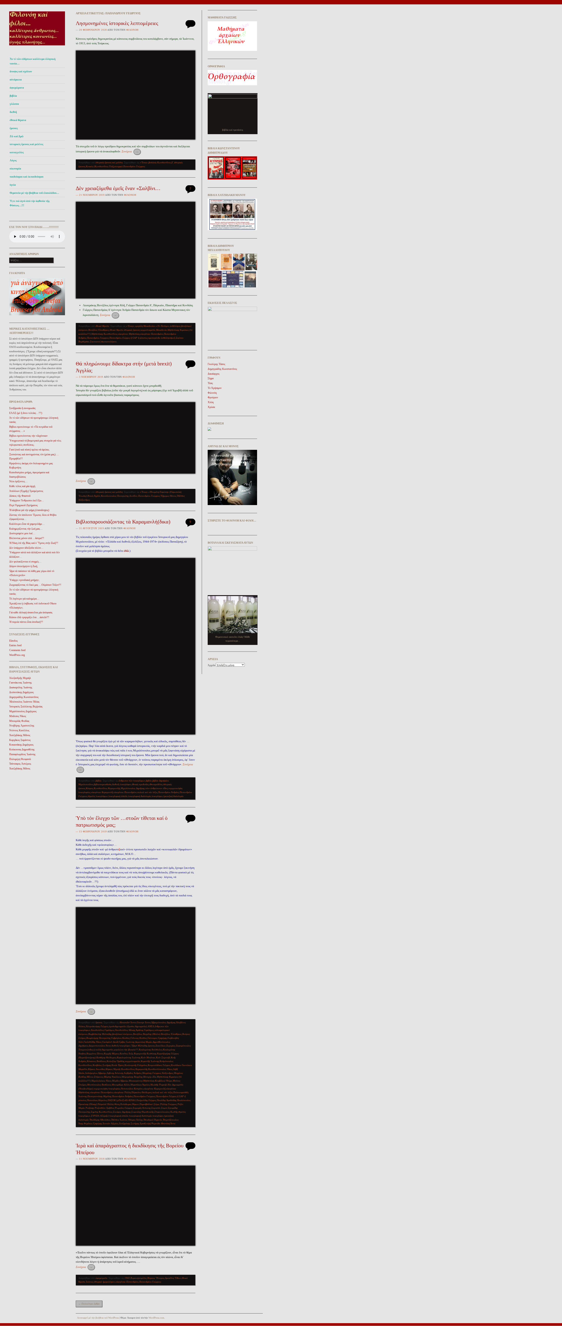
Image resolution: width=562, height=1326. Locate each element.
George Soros (144, 1022)
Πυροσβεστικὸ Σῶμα (149, 1104)
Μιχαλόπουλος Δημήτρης (133, 788)
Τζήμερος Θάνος (168, 496)
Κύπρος (89, 788)
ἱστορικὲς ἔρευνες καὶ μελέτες (26, 144)
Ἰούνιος (89, 1281)
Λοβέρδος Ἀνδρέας (133, 1073)
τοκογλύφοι (157, 796)
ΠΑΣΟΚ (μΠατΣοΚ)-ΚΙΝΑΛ (122, 1100)
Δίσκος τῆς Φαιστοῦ (20, 495)
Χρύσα (211, 407)
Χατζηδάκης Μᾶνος (19, 735)
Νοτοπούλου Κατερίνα (132, 1088)
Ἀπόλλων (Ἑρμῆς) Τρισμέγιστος (26, 491)
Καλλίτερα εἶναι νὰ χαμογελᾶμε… (27, 523)
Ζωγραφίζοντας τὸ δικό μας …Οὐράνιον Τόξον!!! (35, 584)
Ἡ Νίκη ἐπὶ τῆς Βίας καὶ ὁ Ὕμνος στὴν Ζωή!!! (33, 543)
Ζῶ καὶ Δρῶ (16, 136)
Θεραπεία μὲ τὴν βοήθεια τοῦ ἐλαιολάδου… (34, 192)
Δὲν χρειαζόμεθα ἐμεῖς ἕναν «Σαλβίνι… (118, 188)
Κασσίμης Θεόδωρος (106, 1057)
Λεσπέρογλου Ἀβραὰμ (95, 1073)
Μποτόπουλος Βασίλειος (99, 1084)
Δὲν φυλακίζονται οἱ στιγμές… (25, 561)
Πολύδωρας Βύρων (129, 1104)
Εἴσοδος (13, 640)
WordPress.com (156, 1317)
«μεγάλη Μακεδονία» (145, 326)
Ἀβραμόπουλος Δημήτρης (163, 1022)
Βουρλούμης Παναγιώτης (98, 1038)
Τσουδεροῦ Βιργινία (152, 1119)
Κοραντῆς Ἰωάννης (150, 1061)
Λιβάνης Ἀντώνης (114, 1073)
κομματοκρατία (147, 330)
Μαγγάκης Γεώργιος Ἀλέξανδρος (157, 1073)
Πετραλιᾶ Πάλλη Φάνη (108, 1104)
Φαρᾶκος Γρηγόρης (93, 1123)
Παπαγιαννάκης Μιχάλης (99, 1096)
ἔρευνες (14, 128)
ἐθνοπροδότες (155, 784)
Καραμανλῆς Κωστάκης (145, 1053)
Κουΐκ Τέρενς (118, 1065)
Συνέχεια (130, 151)
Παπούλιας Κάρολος (97, 1100)
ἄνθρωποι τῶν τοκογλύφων (132, 780)
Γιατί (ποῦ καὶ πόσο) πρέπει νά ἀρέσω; (29, 449)
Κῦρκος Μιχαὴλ (113, 1069)
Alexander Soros (127, 1022)
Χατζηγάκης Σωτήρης (129, 1123)
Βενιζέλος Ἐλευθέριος (98, 330)
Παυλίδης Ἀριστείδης (166, 1100)
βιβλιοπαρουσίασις (103, 784)
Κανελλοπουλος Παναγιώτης (115, 496)
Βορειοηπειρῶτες (138, 1278)
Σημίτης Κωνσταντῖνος (101, 1112)
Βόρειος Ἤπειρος (155, 1278)
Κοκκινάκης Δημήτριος (21, 744)
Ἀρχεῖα (211, 665)
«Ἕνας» (144, 162)
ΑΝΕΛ (151, 1026)
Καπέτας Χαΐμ (126, 1053)
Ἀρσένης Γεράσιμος (145, 1030)
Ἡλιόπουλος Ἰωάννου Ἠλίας (24, 701)
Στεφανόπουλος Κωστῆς (166, 1112)
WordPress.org (17, 655)
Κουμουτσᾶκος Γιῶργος (159, 1065)
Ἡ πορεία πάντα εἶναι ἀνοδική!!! (26, 621)
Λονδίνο (133, 496)
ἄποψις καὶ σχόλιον (21, 71)
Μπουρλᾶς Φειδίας (19, 721)
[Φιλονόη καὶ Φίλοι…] (37, 46)
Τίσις (210, 383)
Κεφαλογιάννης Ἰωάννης (128, 1057)
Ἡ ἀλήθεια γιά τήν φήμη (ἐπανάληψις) (29, 510)
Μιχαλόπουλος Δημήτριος (23, 711)
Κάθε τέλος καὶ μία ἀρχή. (22, 486)
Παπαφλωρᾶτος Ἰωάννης (22, 754)
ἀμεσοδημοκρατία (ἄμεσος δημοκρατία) (128, 1026)
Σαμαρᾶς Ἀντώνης (142, 1108)
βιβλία (13, 95)
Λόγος (13, 160)
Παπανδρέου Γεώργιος (134, 166)
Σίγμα (211, 378)
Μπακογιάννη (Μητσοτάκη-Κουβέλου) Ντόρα (150, 1080)
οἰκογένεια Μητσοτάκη (128, 334)
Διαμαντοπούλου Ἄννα (100, 1045)
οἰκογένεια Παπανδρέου (151, 334)
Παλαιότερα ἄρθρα (89, 1303)
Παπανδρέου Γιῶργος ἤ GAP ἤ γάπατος (128, 337)
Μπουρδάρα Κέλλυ (121, 1084)
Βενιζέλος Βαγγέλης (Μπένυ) (146, 1034)
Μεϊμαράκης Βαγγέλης (132, 1076)
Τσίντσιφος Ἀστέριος (20, 763)
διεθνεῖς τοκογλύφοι (121, 784)
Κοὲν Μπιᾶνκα (148, 1057)
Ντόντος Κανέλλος (19, 730)
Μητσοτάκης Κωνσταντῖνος (104, 334)
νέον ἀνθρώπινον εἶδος (156, 788)
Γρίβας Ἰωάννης (126, 1042)
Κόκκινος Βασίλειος (96, 1061)
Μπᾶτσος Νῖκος (17, 716)
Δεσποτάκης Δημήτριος (21, 692)
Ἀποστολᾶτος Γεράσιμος (102, 1030)
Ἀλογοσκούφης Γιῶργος (97, 1026)
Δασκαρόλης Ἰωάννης (20, 687)
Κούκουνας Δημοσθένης (22, 749)
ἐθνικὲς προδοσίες (140, 784)
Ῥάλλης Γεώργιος (168, 1104)
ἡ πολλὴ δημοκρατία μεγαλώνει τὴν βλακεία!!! (116, 1049)
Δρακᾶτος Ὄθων (173, 1278)
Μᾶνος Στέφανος (95, 1076)
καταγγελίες (17, 152)
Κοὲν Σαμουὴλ (163, 1057)
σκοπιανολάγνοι (109, 341)
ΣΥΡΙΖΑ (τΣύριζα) (100, 1115)
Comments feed (17, 650)
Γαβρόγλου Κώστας (120, 1038)
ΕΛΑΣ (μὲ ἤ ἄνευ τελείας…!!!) (25, 413)
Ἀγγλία (97, 496)
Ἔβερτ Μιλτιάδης (139, 1045)
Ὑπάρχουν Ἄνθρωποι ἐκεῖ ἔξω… (26, 500)
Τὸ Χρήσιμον (215, 388)
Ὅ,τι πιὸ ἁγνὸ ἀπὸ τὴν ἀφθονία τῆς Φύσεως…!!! (30, 203)
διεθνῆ (13, 112)
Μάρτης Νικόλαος (112, 1076)
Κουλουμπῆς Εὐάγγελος (135, 1065)
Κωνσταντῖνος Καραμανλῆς (107, 788)
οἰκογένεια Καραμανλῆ (102, 792)
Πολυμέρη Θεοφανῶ (20, 759)
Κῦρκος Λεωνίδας (96, 1069)
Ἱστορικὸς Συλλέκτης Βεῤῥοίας (26, 706)
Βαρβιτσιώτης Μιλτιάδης (100, 1034)
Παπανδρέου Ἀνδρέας (168, 792)
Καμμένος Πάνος (94, 1053)
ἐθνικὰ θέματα (116, 330)
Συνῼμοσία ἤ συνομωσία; (22, 408)
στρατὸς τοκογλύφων (98, 796)
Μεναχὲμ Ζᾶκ (149, 1076)
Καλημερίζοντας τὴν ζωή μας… (26, 528)
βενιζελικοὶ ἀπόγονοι (122, 1034)
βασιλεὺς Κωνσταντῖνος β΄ (160, 162)
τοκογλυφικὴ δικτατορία (139, 796)
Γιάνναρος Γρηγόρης (157, 1038)
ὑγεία (13, 184)
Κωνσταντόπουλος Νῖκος (160, 1069)
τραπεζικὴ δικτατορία (173, 796)
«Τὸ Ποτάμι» (162, 326)
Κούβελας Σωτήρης (102, 1065)
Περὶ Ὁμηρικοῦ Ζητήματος (23, 505)
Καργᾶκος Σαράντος (20, 740)
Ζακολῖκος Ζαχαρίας (165, 1045)
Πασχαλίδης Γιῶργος (146, 1100)
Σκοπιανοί (95, 341)
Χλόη (211, 402)
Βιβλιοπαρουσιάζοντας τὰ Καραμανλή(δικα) (123, 522)
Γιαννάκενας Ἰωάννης (20, 682)
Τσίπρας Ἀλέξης (135, 1119)
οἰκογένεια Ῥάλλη (122, 1092)
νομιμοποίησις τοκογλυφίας (107, 1088)
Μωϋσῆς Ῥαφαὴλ (158, 1084)
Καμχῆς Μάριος (111, 1053)
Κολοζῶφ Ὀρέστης (115, 1061)
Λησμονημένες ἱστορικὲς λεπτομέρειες (117, 23)
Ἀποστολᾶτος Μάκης (125, 1030)
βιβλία (149, 780)
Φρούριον (213, 397)
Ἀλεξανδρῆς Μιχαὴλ (20, 678)
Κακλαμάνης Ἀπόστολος (150, 1049)
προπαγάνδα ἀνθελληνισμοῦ (161, 337)
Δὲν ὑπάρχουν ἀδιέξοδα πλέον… (26, 547)
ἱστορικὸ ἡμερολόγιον (104, 1281)
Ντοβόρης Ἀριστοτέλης (21, 725)
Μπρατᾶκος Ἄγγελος (140, 1084)
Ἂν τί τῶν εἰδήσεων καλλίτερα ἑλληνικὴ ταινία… (33, 61)
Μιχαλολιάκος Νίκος (101, 1080)
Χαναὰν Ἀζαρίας (110, 1123)
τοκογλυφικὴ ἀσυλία (118, 796)
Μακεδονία (161, 330)
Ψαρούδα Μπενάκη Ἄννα (163, 1123)
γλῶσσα (14, 103)
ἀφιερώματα (17, 87)
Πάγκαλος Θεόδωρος (141, 1092)
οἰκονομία (15, 168)
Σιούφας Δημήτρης (122, 1112)
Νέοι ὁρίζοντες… (18, 481)
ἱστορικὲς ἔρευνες (132, 330)
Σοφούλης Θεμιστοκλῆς (142, 1112)
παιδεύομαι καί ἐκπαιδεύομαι (26, 176)
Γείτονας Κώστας (138, 1038)
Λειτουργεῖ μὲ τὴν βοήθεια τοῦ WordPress (98, 1317)
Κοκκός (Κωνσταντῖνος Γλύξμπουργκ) (104, 166)
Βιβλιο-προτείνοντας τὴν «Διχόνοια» (28, 435)
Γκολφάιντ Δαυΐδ (110, 1042)
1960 (127, 1278)
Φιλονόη (132, 29)
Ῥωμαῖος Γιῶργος (123, 1108)
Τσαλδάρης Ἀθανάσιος (99, 1119)
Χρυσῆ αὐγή (145, 1123)
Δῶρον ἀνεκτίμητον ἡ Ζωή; (23, 566)
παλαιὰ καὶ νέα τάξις (147, 792)
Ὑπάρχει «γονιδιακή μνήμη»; (24, 580)
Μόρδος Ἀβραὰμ (120, 1080)
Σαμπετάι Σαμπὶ (159, 1108)
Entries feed (15, 645)
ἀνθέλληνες (175, 326)
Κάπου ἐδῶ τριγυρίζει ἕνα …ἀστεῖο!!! (29, 617)
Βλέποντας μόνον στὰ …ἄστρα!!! (26, 538)
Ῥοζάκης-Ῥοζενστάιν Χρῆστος (99, 1108)
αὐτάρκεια (16, 79)
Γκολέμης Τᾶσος (216, 364)
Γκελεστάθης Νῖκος (92, 1042)
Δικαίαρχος (214, 373)
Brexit (90, 496)
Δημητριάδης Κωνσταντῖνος (24, 697)
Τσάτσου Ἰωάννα (119, 1119)
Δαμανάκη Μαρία (143, 1042)
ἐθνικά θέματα (18, 120)
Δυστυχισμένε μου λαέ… (22, 533)
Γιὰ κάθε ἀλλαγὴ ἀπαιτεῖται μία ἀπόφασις (30, 612)
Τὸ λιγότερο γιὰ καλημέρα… (24, 598)
